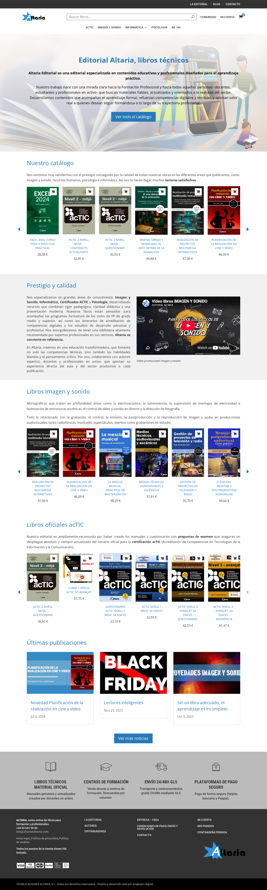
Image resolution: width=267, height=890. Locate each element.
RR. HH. (176, 27)
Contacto (233, 4)
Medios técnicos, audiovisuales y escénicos (115, 486)
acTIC (89, 27)
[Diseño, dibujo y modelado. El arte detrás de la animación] (115, 233)
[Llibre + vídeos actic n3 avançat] (79, 582)
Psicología (159, 27)
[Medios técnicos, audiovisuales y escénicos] (115, 476)
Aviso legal (23, 838)
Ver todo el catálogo (133, 116)
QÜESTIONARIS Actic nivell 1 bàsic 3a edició (115, 611)
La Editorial (199, 4)
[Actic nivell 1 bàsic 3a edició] (151, 600)
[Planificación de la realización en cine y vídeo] (188, 233)
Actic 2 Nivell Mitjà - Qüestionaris (79, 244)
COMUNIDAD (208, 17)
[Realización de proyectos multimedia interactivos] (151, 233)
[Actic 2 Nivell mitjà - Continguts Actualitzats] (43, 233)
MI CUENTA (227, 17)
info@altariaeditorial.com (32, 831)
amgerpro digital (143, 884)
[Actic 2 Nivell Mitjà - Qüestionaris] (79, 233)
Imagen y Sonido (109, 27)
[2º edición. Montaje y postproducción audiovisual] (188, 476)
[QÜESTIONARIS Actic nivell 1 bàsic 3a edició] (115, 600)
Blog (216, 4)
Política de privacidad (44, 838)
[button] (247, 229)
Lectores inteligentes (123, 702)
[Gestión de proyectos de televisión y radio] (151, 476)
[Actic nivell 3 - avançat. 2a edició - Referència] (224, 600)
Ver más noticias (133, 738)
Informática (134, 27)
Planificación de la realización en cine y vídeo (188, 244)
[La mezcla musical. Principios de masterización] (224, 233)
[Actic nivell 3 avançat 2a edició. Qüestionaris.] (188, 600)
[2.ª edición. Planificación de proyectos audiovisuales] (224, 476)
